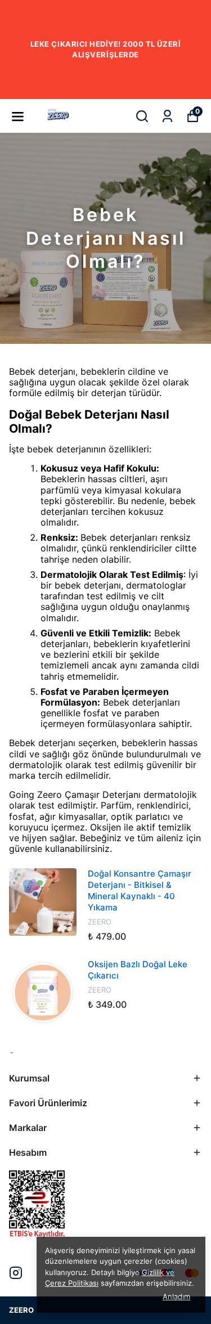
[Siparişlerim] (167, 116)
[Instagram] (16, 1273)
